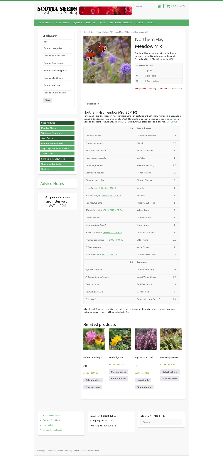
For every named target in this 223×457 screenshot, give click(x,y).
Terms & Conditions (51, 420)
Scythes (45, 169)
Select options (93, 380)
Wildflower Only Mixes (51, 133)
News (102, 22)
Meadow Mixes (118, 32)
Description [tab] (93, 104)
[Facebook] (163, 7)
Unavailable (143, 380)
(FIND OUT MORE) (108, 188)
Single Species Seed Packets (55, 148)
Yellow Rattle (47, 153)
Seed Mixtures (46, 22)
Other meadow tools (51, 164)
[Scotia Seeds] (84, 11)
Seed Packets (62, 22)
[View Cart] (168, 7)
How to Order (48, 425)
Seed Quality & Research (120, 22)
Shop (92, 32)
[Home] (159, 7)
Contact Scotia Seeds (52, 430)
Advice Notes (52, 183)
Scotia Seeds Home (51, 415)
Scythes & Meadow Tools (84, 22)
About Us (151, 22)
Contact (139, 22)
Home (86, 32)
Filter (47, 100)
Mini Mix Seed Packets (52, 143)
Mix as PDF (172, 122)
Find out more (93, 387)
